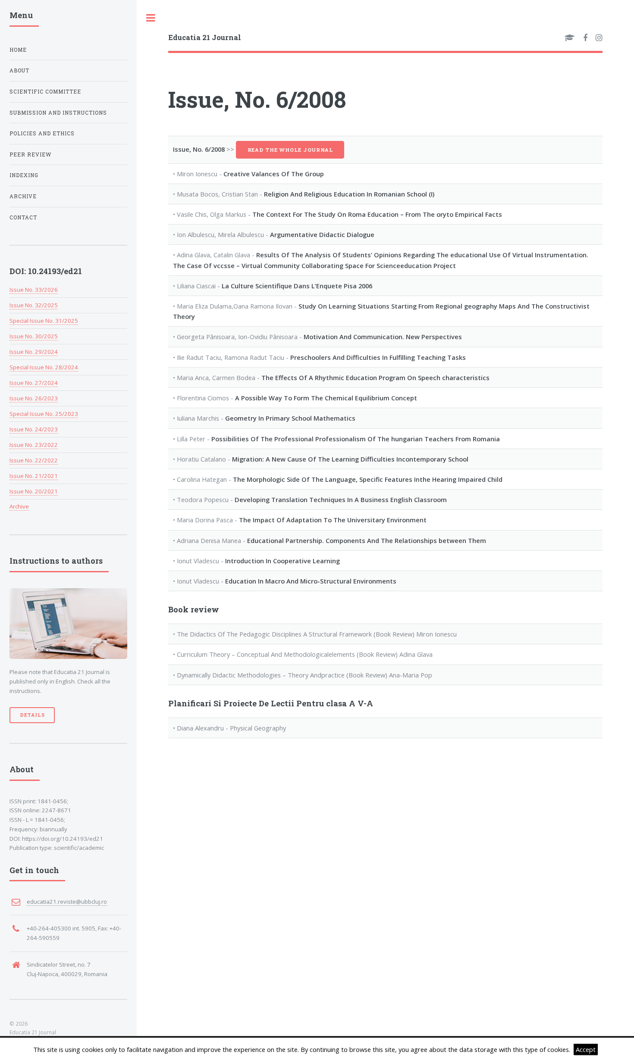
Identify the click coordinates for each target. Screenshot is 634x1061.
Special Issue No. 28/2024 (43, 367)
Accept (586, 1049)
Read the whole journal (290, 150)
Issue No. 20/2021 (33, 491)
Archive (23, 196)
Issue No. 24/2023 (33, 429)
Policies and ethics (42, 133)
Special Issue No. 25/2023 (43, 414)
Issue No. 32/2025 (33, 305)
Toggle (151, 18)
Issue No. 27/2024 (33, 383)
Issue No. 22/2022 (33, 460)
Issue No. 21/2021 (33, 476)
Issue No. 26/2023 (33, 398)
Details (32, 715)
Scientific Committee (45, 91)
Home (18, 50)
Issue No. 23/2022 (33, 445)
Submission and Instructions (58, 112)
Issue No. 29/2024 (33, 352)
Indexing (23, 175)
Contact (23, 217)
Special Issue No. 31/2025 (43, 321)
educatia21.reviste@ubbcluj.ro (67, 901)
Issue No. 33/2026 (33, 289)
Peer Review (30, 154)
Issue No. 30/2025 (33, 336)
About (19, 70)
